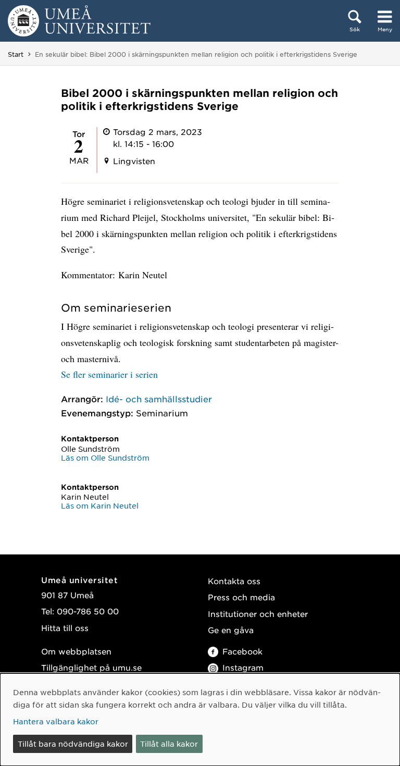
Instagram (243, 667)
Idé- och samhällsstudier (159, 398)
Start (15, 54)
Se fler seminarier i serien (109, 374)
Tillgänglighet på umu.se (91, 667)
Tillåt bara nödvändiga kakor (73, 743)
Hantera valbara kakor (55, 721)
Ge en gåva (231, 630)
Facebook (242, 651)
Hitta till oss (65, 628)
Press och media (241, 597)
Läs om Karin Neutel (100, 505)
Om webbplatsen (76, 651)
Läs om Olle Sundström (105, 457)
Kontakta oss (234, 581)
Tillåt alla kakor (169, 743)
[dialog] (200, 719)
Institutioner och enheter (258, 614)
